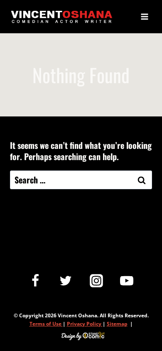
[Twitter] (65, 280)
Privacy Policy (85, 323)
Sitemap (117, 323)
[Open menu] (144, 16)
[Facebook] (35, 280)
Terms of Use (46, 323)
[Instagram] (96, 280)
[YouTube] (126, 280)
